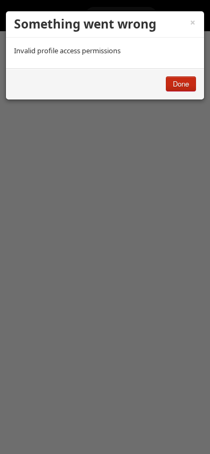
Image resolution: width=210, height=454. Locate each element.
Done (181, 84)
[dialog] (105, 55)
